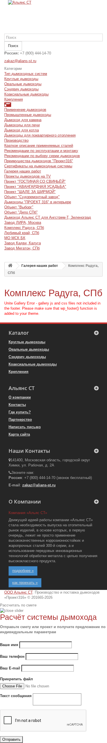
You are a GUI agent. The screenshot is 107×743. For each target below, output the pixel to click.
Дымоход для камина (22, 120)
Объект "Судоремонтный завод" (32, 197)
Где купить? (20, 412)
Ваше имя (9, 645)
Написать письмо (25, 427)
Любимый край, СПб (21, 233)
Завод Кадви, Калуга (22, 243)
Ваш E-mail (10, 668)
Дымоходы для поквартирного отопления (40, 135)
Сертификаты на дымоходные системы (38, 166)
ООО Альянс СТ (18, 592)
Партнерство (20, 419)
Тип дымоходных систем (25, 74)
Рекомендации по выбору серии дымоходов (42, 156)
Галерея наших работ (22, 171)
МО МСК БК (14, 238)
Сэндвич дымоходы (21, 89)
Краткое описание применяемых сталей (38, 145)
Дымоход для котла (21, 130)
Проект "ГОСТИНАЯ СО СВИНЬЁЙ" (35, 181)
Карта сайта (19, 434)
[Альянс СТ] (53, 17)
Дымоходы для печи (22, 125)
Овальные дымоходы (22, 84)
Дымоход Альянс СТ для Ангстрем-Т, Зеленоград (47, 217)
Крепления (13, 99)
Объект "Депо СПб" (21, 212)
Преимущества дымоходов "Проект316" (38, 161)
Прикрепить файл (16, 679)
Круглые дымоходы (21, 79)
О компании (20, 397)
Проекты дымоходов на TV (27, 176)
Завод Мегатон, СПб (22, 248)
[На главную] (10, 265)
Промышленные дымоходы (27, 115)
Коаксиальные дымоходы (26, 94)
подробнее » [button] (23, 571)
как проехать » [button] (25, 582)
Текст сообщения (16, 696)
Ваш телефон (12, 656)
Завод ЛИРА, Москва (22, 222)
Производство (16, 140)
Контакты (17, 405)
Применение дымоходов (25, 109)
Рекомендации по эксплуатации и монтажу (41, 151)
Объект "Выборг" (18, 207)
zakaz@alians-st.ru (20, 61)
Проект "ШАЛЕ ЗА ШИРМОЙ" (30, 192)
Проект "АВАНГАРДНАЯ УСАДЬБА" (35, 186)
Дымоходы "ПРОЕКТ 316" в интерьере (37, 202)
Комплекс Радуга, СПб (24, 228)
